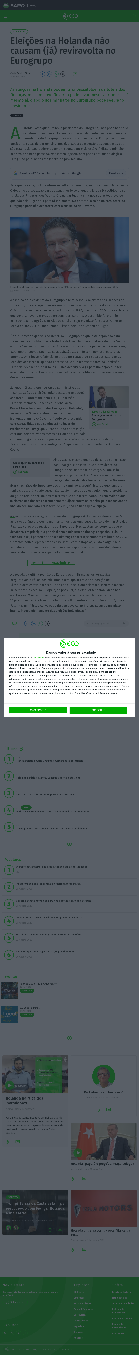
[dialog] (69, 677)
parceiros (39, 657)
